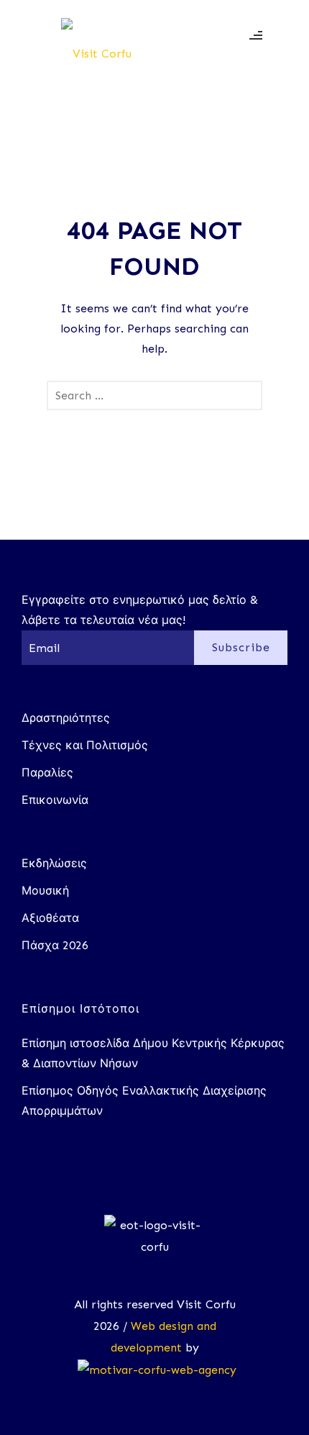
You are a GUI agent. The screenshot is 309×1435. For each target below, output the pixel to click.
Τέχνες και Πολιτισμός (85, 745)
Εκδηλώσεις (54, 863)
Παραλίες (47, 772)
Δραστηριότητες (66, 718)
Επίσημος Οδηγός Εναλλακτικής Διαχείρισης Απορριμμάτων (144, 1101)
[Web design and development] (154, 1369)
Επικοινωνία (55, 800)
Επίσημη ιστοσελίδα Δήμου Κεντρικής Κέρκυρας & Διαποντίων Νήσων (153, 1053)
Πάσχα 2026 (55, 945)
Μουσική (45, 890)
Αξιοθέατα (50, 918)
